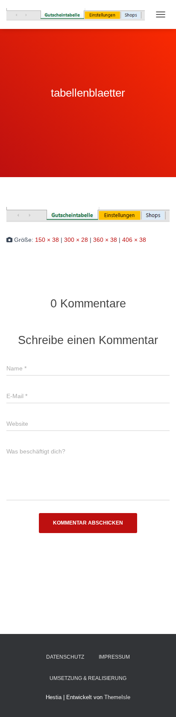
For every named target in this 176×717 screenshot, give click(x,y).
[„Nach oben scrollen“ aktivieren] (159, 700)
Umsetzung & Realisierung (88, 678)
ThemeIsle (117, 697)
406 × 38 (134, 239)
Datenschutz (65, 657)
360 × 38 (105, 239)
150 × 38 (47, 239)
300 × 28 (76, 239)
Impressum (114, 657)
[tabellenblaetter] (88, 214)
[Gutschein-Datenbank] (78, 14)
